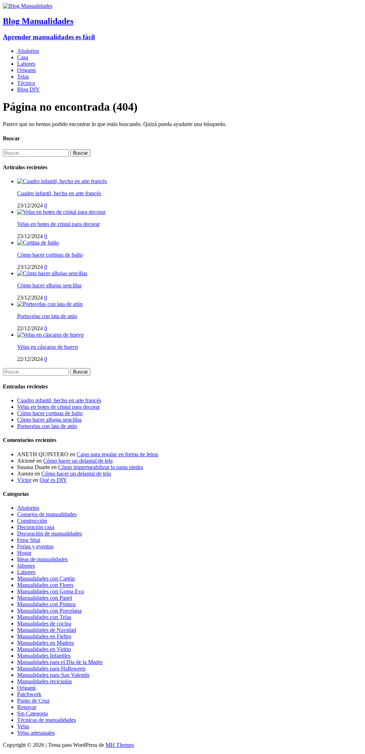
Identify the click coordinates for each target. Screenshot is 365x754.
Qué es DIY (53, 480)
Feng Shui (28, 540)
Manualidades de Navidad (46, 630)
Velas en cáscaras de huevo (47, 347)
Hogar (24, 553)
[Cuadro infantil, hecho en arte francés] (62, 181)
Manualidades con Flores (45, 585)
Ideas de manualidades (42, 559)
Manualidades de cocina (44, 623)
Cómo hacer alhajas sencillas (49, 285)
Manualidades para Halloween (51, 668)
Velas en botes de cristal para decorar (58, 224)
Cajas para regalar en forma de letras (117, 454)
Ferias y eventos (35, 546)
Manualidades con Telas (44, 617)
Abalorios (28, 51)
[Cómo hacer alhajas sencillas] (52, 273)
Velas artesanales (36, 733)
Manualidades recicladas (44, 681)
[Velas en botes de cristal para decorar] (61, 212)
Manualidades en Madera (45, 643)
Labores (26, 64)
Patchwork (29, 694)
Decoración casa (35, 527)
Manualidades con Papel (44, 598)
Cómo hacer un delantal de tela (78, 461)
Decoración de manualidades (49, 534)
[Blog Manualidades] (27, 6)
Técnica (26, 83)
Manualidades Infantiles (44, 656)
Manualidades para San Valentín (53, 675)
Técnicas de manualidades (46, 720)
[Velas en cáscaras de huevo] (50, 335)
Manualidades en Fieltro (44, 636)
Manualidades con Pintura (46, 604)
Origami (26, 70)
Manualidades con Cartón (46, 578)
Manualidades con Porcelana (49, 611)
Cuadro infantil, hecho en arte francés (59, 193)
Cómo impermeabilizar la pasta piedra (100, 467)
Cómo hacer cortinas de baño (50, 255)
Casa (22, 57)
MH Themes (120, 745)
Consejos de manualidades (47, 514)
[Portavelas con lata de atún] (50, 304)
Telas (23, 77)
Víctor (24, 480)
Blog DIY (28, 89)
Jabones (26, 566)
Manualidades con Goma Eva (50, 591)
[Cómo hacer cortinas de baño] (38, 243)
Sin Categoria (32, 713)
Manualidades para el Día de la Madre (60, 662)
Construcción (32, 521)
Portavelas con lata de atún (47, 316)
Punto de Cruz (33, 701)
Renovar (26, 707)
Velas (23, 726)
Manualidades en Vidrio (44, 649)
